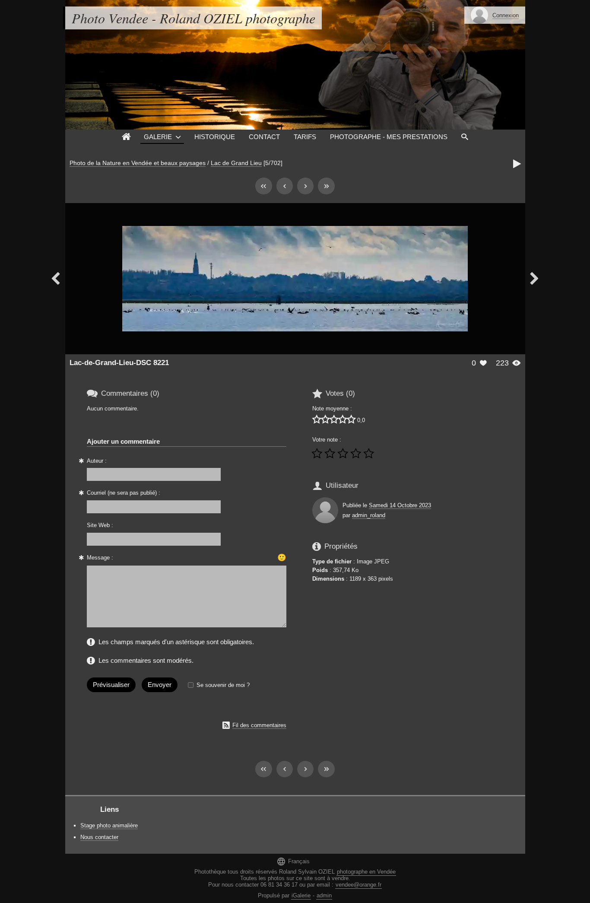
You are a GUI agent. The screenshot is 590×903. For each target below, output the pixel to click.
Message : (100, 557)
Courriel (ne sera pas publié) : (123, 493)
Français (293, 861)
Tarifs (305, 136)
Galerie (158, 136)
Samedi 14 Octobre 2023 (400, 505)
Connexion (505, 15)
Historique (214, 136)
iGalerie (301, 895)
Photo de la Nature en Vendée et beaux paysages (138, 162)
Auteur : (97, 461)
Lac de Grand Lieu (236, 162)
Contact (264, 136)
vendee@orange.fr (358, 884)
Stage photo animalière (109, 825)
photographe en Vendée (366, 871)
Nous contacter (99, 837)
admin (324, 895)
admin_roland (368, 515)
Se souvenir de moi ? (223, 685)
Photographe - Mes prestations (388, 136)
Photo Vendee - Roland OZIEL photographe (193, 18)
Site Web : (100, 525)
